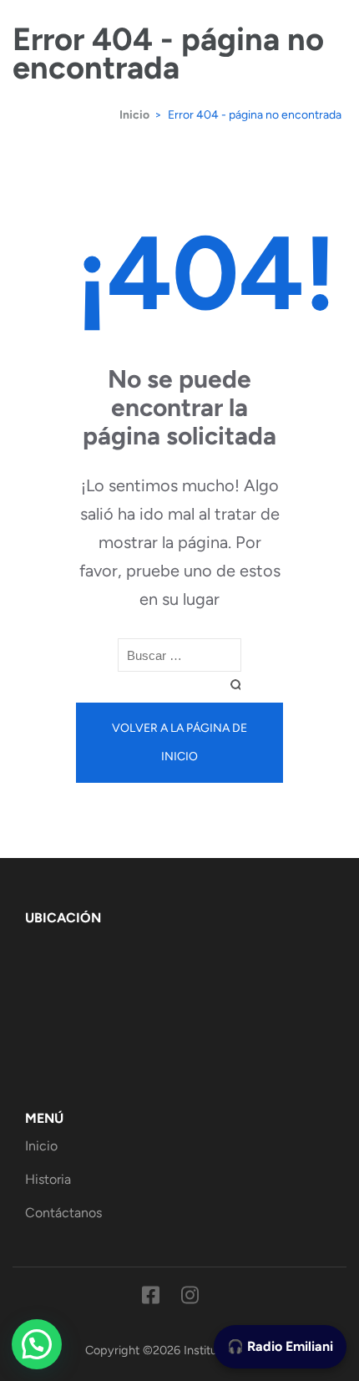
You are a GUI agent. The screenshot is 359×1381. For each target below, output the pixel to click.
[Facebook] (150, 1298)
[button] (37, 1344)
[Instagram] (190, 1298)
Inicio (41, 1146)
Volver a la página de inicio (179, 742)
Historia (48, 1179)
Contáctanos (63, 1213)
